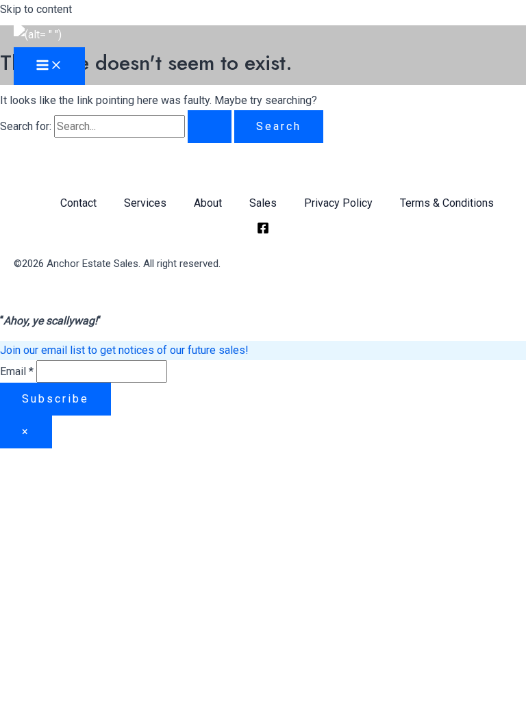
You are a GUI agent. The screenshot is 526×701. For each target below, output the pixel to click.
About (208, 202)
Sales (263, 202)
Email (17, 371)
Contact (78, 202)
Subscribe (55, 398)
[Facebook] (263, 230)
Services (145, 202)
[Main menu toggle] (49, 66)
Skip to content (36, 9)
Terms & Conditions (447, 202)
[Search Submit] (209, 126)
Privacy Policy (338, 202)
